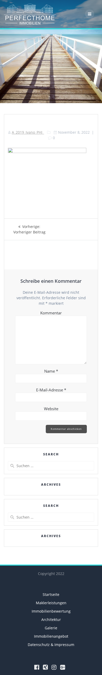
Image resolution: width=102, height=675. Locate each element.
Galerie (51, 627)
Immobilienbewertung (51, 611)
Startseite (51, 594)
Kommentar (51, 312)
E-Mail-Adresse (51, 389)
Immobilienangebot (51, 636)
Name (51, 371)
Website (51, 408)
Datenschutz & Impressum (51, 644)
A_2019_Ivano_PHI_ (28, 132)
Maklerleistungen (51, 602)
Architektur (51, 619)
